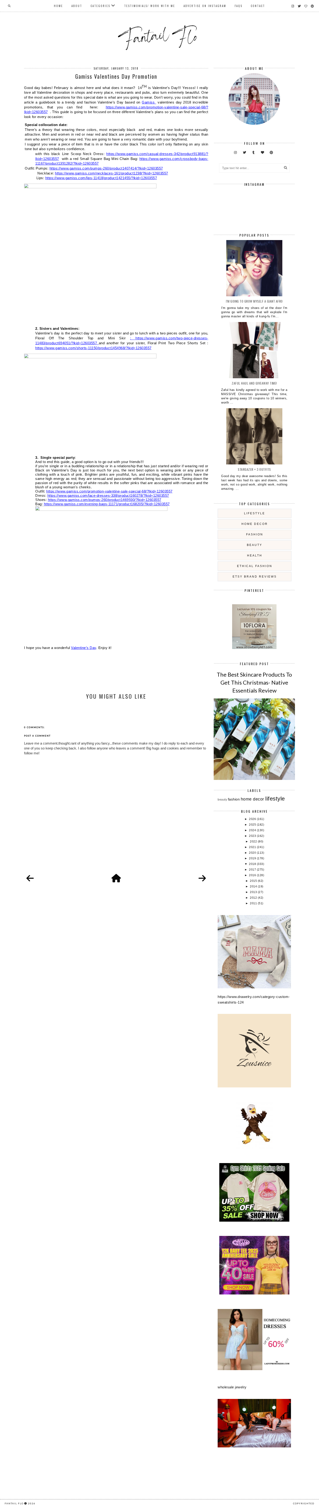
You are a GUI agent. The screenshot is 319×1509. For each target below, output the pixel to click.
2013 (254, 892)
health (254, 555)
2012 (254, 897)
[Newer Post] (30, 878)
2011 (254, 903)
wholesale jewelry (232, 1387)
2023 (253, 836)
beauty (254, 545)
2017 (253, 869)
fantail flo (14, 1503)
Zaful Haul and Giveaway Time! (254, 383)
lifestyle (254, 513)
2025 (253, 824)
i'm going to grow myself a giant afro (254, 301)
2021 (253, 847)
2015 (254, 880)
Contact (258, 6)
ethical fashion (254, 566)
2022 (254, 841)
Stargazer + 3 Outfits (254, 469)
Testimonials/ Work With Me (149, 6)
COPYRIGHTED (303, 1503)
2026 (253, 819)
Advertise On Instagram (205, 6)
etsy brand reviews (255, 576)
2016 (253, 875)
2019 (253, 858)
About (76, 6)
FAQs (238, 6)
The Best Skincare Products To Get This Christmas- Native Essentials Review (254, 682)
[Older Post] (202, 878)
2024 (253, 830)
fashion (254, 534)
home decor (254, 524)
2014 (254, 886)
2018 (253, 864)
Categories (100, 6)
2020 (253, 852)
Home (58, 6)
